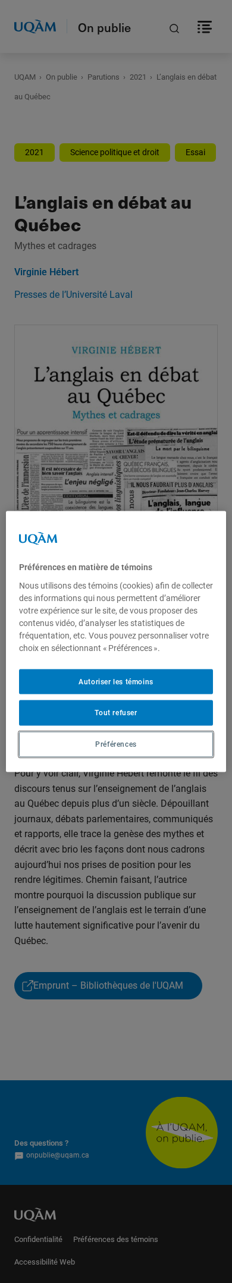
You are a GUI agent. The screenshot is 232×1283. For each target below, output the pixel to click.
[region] (116, 641)
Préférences (116, 744)
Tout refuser (116, 713)
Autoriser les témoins (116, 681)
